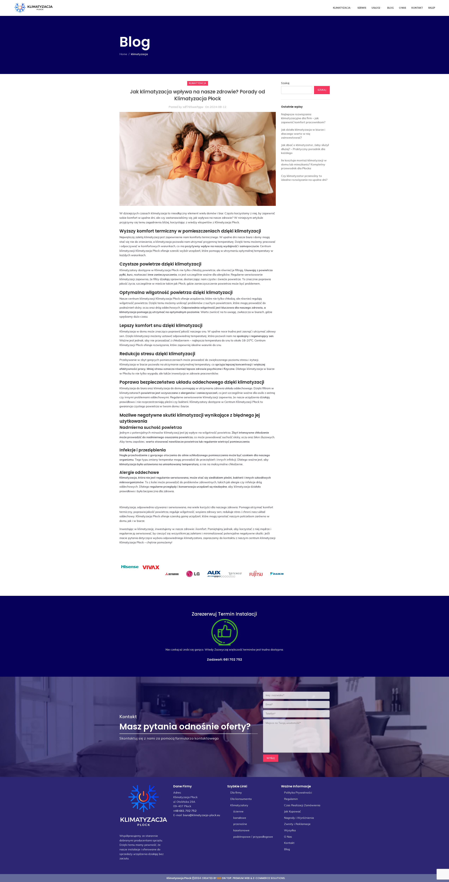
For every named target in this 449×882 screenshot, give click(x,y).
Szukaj (285, 83)
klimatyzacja (139, 54)
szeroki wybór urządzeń (185, 250)
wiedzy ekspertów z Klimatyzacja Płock (213, 222)
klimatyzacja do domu (168, 388)
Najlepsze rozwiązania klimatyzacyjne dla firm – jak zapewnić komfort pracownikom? (303, 118)
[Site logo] (33, 7)
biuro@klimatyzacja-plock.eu (201, 815)
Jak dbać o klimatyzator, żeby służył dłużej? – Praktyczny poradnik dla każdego (305, 149)
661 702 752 (232, 659)
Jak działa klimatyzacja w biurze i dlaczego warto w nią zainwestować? (303, 133)
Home (123, 54)
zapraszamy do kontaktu (219, 538)
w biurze (139, 521)
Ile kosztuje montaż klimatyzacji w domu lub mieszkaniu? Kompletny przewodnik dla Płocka (304, 164)
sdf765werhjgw (193, 107)
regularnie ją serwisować (135, 533)
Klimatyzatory (128, 270)
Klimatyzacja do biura (133, 388)
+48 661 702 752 (185, 810)
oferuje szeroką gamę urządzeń (181, 516)
